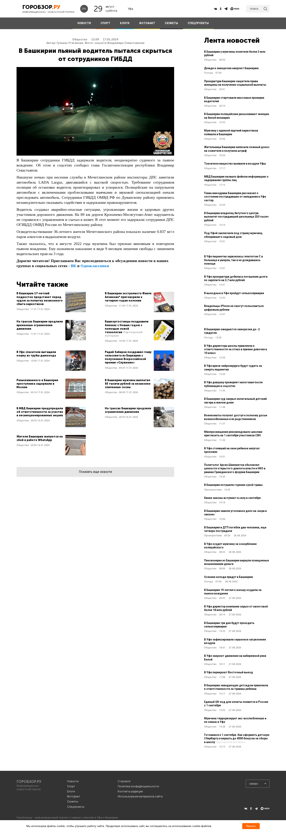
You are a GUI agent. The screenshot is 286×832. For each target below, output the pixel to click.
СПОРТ (105, 23)
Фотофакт (73, 796)
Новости (73, 781)
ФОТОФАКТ (147, 23)
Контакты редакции (130, 791)
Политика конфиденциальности (138, 786)
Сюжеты (72, 801)
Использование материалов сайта (140, 796)
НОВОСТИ (84, 23)
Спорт (71, 786)
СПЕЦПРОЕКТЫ (198, 23)
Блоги (71, 791)
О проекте (124, 781)
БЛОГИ (124, 23)
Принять (251, 826)
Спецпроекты (75, 806)
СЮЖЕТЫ (171, 23)
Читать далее (51, 302)
